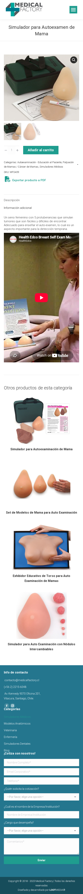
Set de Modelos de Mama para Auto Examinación (41, 512)
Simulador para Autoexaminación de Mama (41, 449)
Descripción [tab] (12, 200)
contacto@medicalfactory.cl (21, 680)
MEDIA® (57, 889)
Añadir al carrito (41, 150)
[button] (73, 59)
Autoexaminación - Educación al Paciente (39, 162)
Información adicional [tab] (18, 208)
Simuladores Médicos (51, 166)
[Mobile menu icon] (73, 9)
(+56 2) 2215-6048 (15, 686)
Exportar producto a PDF (29, 180)
